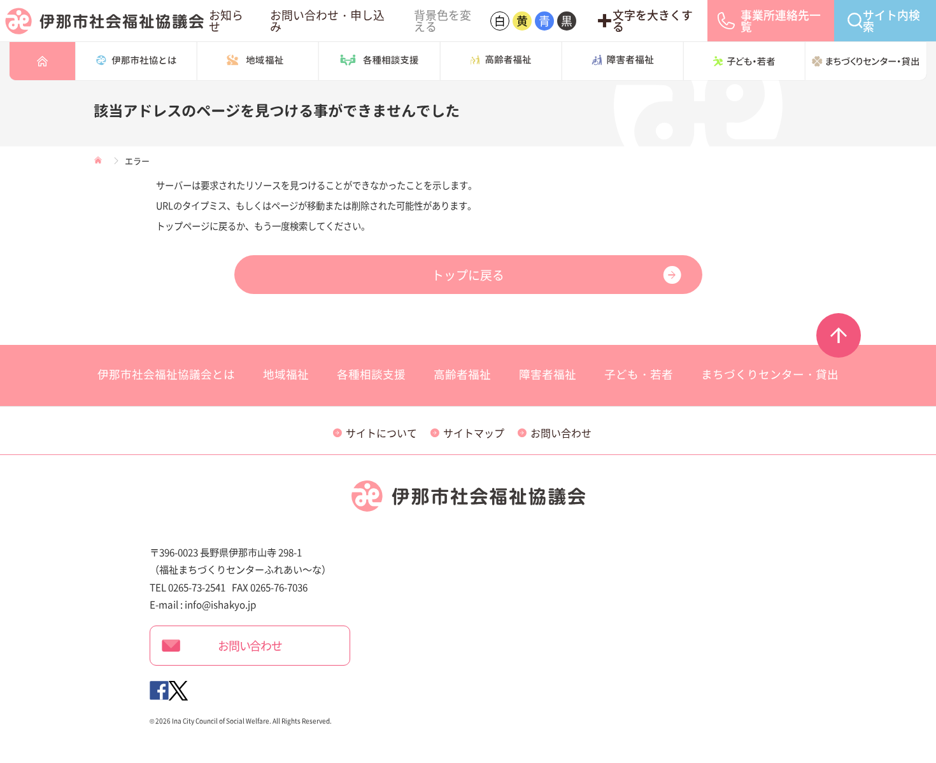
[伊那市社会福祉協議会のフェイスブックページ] (159, 688)
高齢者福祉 (501, 61)
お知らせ (226, 21)
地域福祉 (286, 374)
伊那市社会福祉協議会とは (136, 61)
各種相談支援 (379, 61)
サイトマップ (473, 432)
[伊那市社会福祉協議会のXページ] (178, 688)
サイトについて (380, 432)
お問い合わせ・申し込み (327, 21)
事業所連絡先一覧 (781, 20)
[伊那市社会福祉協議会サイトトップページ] (104, 20)
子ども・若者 (744, 61)
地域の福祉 (257, 61)
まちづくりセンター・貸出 (865, 61)
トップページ (42, 61)
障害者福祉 (622, 61)
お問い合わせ (560, 432)
